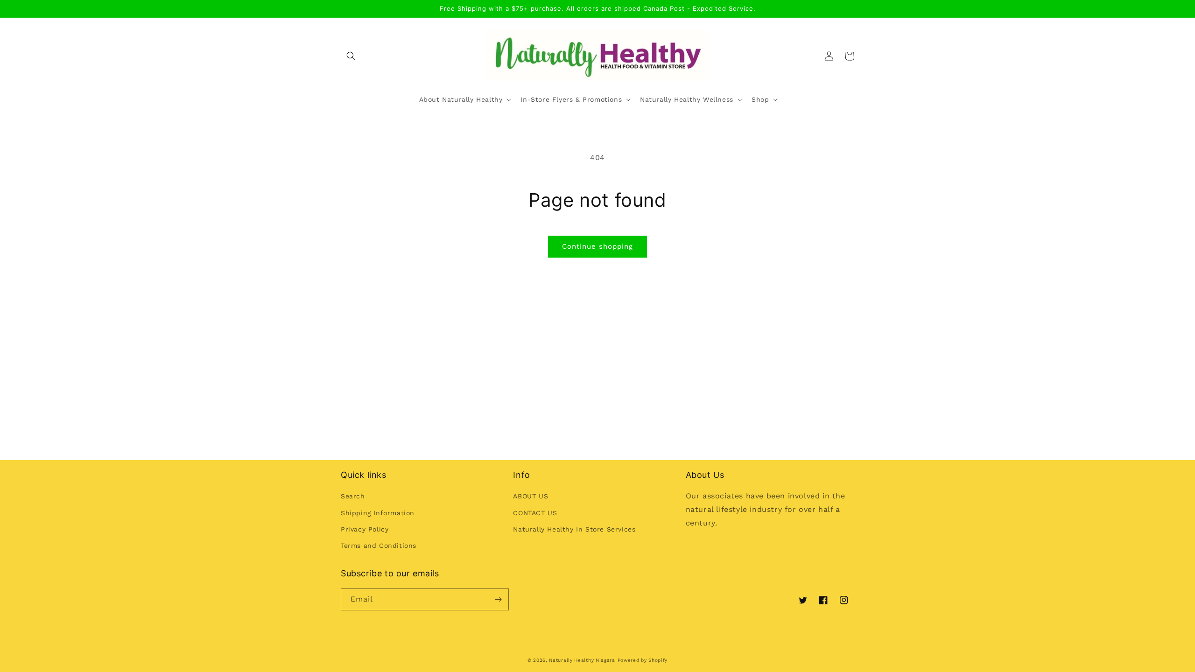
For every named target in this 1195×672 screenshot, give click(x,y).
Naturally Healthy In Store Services (574, 529)
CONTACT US (535, 513)
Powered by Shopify (643, 660)
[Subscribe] (498, 599)
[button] (351, 56)
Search (353, 496)
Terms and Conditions (378, 545)
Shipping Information (378, 513)
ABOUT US (530, 496)
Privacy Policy (364, 529)
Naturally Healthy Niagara (582, 660)
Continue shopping (597, 246)
